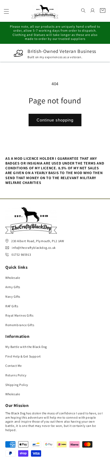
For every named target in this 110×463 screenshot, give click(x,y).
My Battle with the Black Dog (26, 347)
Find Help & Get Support (23, 356)
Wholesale (12, 278)
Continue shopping (55, 120)
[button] (6, 11)
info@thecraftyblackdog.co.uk (34, 248)
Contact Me (13, 366)
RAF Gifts (11, 306)
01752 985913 (21, 254)
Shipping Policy (16, 385)
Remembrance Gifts (19, 325)
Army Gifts (12, 287)
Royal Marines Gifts (19, 315)
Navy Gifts (12, 296)
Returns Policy (15, 375)
